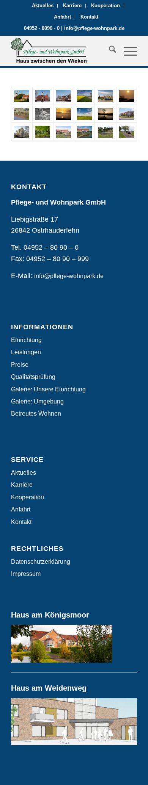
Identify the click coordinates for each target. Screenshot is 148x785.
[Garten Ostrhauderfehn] (63, 132)
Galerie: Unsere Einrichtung (48, 389)
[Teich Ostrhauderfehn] (21, 114)
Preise (19, 364)
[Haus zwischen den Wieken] (84, 132)
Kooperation (105, 5)
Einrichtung (26, 340)
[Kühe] (126, 132)
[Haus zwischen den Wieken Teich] (105, 132)
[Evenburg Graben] (42, 132)
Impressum (26, 574)
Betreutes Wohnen (36, 413)
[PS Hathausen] (42, 96)
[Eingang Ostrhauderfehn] (126, 114)
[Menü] (126, 51)
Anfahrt (62, 17)
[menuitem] (43, 6)
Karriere (72, 5)
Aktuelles (43, 5)
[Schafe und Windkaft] (84, 114)
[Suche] (108, 51)
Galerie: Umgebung (37, 401)
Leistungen (26, 352)
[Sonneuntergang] (126, 96)
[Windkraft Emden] (42, 114)
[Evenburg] (21, 132)
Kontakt (89, 17)
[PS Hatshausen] (63, 96)
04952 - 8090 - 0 (42, 28)
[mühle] (21, 96)
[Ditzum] (105, 96)
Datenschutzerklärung (40, 561)
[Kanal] (105, 114)
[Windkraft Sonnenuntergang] (63, 114)
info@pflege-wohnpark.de (94, 28)
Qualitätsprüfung (33, 377)
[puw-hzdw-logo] (61, 51)
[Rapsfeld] (84, 96)
